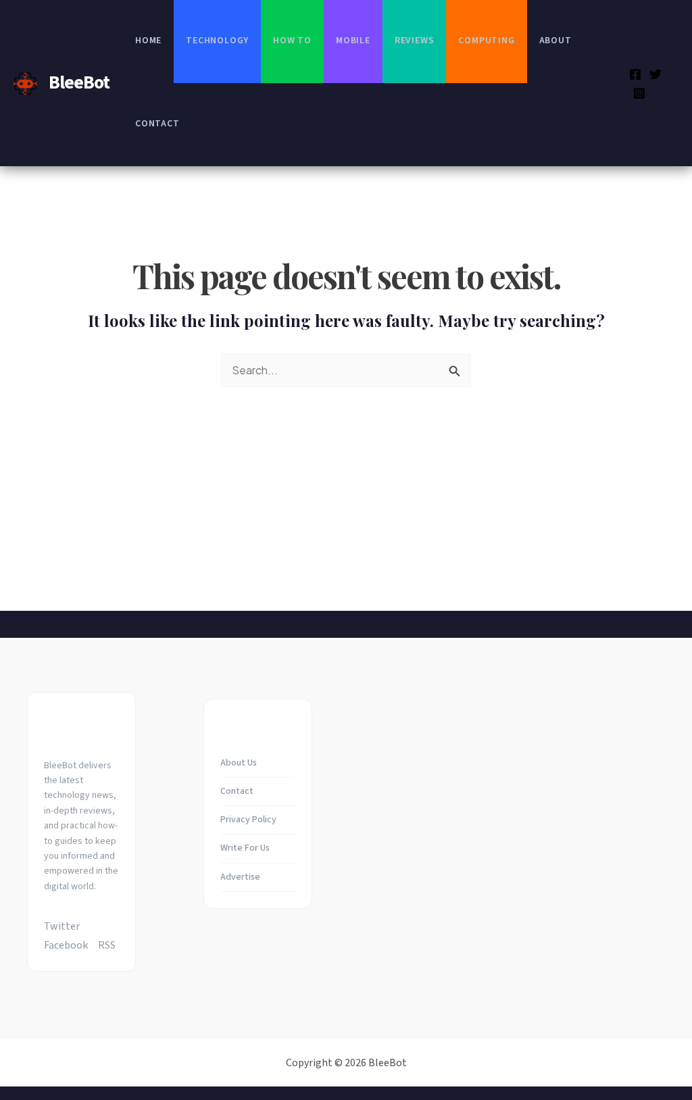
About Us (238, 763)
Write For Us (245, 848)
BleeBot (79, 82)
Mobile (353, 40)
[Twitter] (655, 74)
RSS (107, 945)
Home (148, 40)
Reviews (415, 40)
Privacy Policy (248, 819)
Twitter (62, 926)
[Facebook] (635, 74)
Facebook (66, 945)
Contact (157, 123)
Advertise (240, 877)
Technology (217, 40)
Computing (486, 40)
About (555, 40)
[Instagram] (639, 93)
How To (292, 40)
